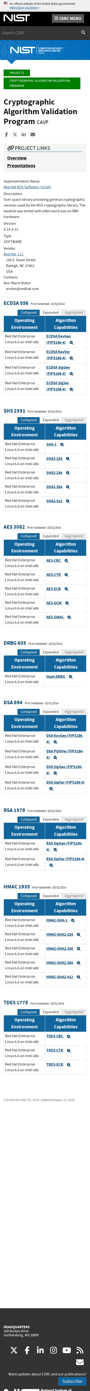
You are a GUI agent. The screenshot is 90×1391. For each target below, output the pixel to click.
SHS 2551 (14, 410)
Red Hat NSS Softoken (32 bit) (27, 187)
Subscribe (72, 1381)
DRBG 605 (15, 643)
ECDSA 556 (16, 303)
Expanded (51, 312)
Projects (17, 73)
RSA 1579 (14, 810)
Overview (17, 158)
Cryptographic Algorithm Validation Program (40, 83)
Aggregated (74, 312)
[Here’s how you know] (45, 6)
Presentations (21, 166)
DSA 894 (13, 702)
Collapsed (29, 312)
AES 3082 (14, 527)
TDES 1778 (16, 1002)
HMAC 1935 (17, 886)
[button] (71, 342)
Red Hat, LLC (14, 254)
